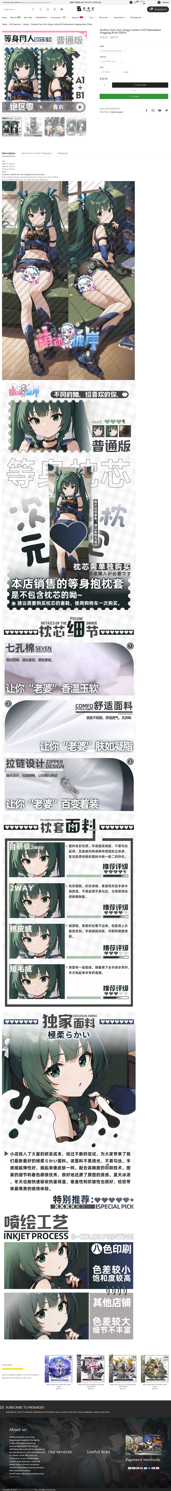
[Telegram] (166, 110)
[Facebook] (146, 110)
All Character (15, 24)
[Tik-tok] (54, 9)
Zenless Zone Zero (25, 1489)
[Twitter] (40, 9)
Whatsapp (14, 1476)
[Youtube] (61, 9)
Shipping (62, 153)
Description (8, 153)
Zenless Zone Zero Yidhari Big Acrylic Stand (59, 1385)
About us (17, 1429)
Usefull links (98, 1451)
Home (4, 24)
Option (103, 56)
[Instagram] (47, 9)
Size (101, 67)
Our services (60, 1451)
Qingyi (26, 24)
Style (102, 46)
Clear (126, 72)
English (142, 2)
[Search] (33, 9)
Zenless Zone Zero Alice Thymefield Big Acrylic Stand (123, 1385)
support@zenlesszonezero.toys (38, 2)
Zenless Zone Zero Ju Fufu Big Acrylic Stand (155, 1385)
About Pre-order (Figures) (36, 153)
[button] (134, 2)
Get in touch (117, 112)
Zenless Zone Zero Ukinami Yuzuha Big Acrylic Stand (91, 1385)
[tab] (8, 154)
